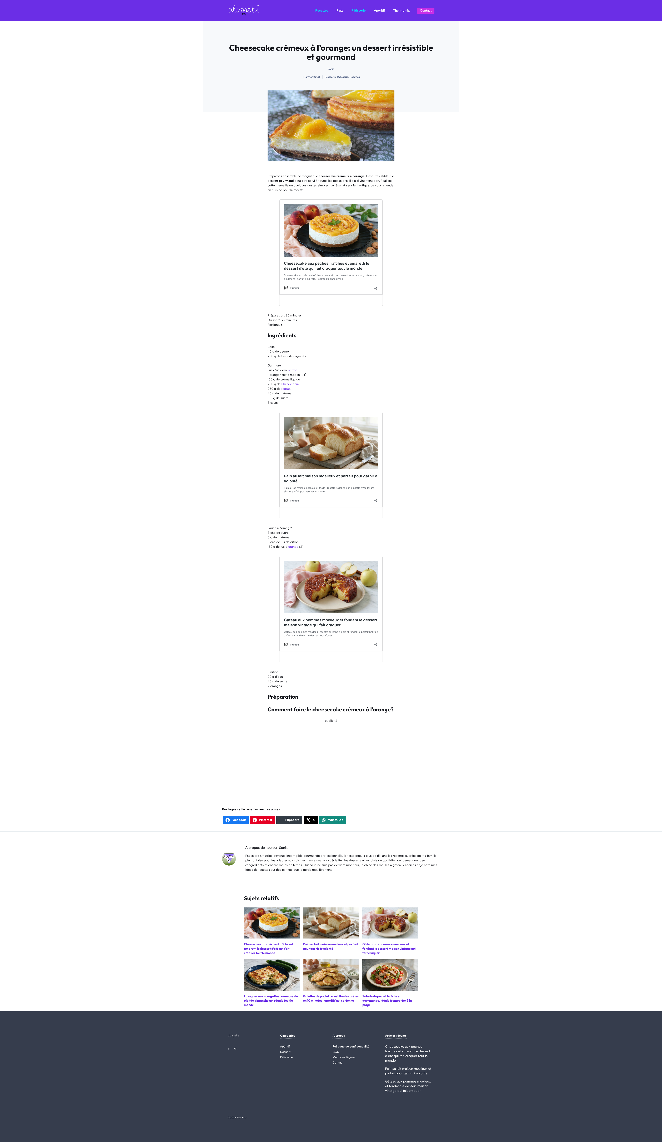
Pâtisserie (359, 10)
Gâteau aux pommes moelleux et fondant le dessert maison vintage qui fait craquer (408, 1086)
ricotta (286, 389)
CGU (336, 1052)
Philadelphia (290, 384)
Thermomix (401, 10)
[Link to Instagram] (235, 1049)
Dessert (285, 1052)
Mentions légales (344, 1057)
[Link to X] (229, 1049)
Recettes (321, 10)
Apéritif (379, 10)
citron (293, 370)
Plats (340, 10)
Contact (426, 10)
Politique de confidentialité (351, 1046)
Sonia (331, 69)
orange (293, 547)
